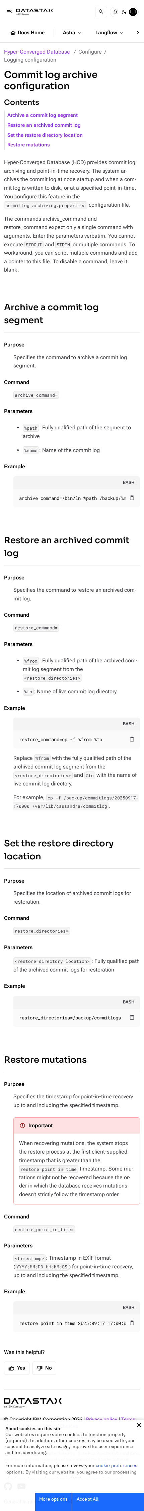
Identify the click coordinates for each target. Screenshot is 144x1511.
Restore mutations (28, 145)
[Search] (101, 12)
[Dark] (124, 12)
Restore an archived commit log (44, 125)
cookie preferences (117, 1465)
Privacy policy (101, 1419)
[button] (139, 1425)
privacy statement (103, 1478)
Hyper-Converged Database (37, 52)
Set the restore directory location (45, 135)
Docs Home (27, 33)
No (44, 1368)
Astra (73, 33)
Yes (16, 1368)
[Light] (116, 12)
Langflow (110, 33)
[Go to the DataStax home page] (33, 1403)
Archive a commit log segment (42, 115)
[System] (133, 12)
